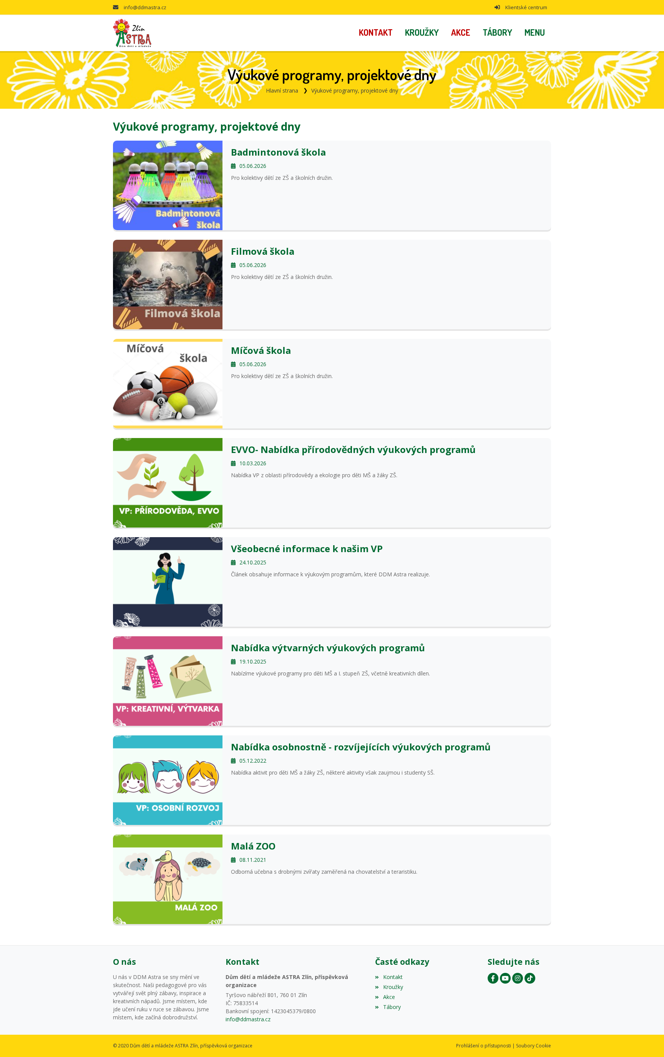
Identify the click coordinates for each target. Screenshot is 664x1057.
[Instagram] (517, 978)
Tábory (391, 1007)
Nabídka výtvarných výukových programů (328, 647)
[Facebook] (493, 978)
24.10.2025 (252, 562)
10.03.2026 (252, 463)
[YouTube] (505, 978)
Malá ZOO (253, 846)
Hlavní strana (282, 90)
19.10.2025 (252, 661)
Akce (389, 997)
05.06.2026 (252, 165)
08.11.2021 (252, 859)
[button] (534, 33)
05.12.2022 (252, 760)
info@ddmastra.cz (145, 7)
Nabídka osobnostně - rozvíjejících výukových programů (361, 746)
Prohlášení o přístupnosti (483, 1045)
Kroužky (393, 987)
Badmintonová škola (278, 152)
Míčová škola (261, 350)
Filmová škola (262, 251)
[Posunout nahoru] (646, 1039)
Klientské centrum (526, 7)
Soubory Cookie (533, 1045)
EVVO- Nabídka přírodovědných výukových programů (353, 449)
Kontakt (392, 977)
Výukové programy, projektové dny (354, 90)
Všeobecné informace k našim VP (307, 548)
